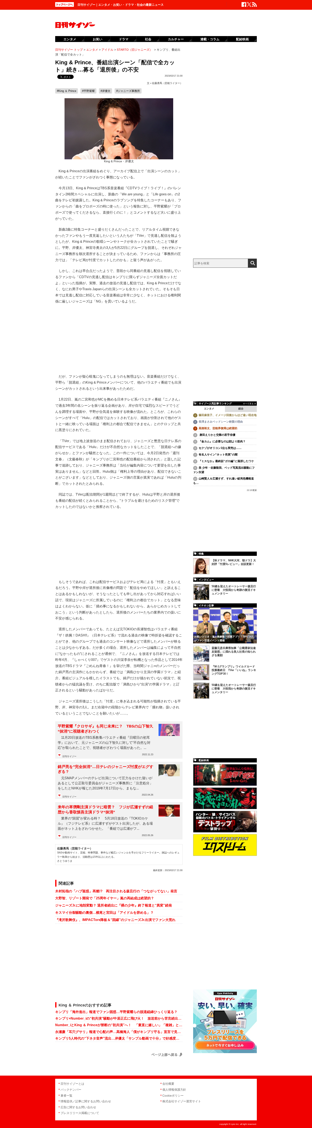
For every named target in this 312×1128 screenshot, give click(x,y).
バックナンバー (70, 1089)
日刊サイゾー (69, 756)
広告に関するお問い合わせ (78, 1107)
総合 (240, 408)
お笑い (97, 39)
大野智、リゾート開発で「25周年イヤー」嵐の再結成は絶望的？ (104, 898)
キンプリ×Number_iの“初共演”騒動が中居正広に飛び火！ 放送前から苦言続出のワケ (119, 1018)
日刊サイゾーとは (72, 1083)
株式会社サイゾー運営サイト (181, 1101)
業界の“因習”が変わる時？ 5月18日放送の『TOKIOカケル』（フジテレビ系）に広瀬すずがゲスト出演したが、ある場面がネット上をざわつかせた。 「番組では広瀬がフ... (105, 823)
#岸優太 (105, 90)
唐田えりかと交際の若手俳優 (217, 434)
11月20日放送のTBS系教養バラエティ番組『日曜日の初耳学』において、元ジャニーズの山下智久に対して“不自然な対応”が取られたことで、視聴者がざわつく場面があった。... (104, 743)
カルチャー (176, 39)
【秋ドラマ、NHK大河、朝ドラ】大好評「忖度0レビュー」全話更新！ (234, 562)
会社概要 (168, 1083)
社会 (148, 39)
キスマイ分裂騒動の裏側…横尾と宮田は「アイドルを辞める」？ (104, 912)
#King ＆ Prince (66, 90)
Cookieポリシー (173, 1095)
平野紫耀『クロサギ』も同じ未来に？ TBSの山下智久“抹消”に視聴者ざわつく (105, 728)
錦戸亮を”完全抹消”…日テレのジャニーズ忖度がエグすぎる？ (105, 769)
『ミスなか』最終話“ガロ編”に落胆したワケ (226, 461)
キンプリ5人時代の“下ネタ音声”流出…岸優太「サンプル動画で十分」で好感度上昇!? (119, 1038)
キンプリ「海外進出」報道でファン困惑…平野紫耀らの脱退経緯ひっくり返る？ (116, 1012)
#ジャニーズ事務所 (128, 90)
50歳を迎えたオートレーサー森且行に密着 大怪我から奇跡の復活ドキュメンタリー (234, 590)
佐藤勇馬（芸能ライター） (167, 83)
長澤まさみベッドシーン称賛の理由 (221, 421)
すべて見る (248, 403)
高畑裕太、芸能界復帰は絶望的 (218, 428)
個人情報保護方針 (174, 1089)
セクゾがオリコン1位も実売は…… (220, 448)
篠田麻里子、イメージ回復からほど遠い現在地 (228, 415)
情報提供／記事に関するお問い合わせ (85, 1101)
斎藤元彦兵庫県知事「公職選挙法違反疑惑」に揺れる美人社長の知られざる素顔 (234, 651)
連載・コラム (209, 39)
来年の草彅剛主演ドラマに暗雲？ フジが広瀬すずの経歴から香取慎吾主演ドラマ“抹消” (105, 809)
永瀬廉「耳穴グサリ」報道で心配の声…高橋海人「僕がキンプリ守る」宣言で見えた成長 (119, 1032)
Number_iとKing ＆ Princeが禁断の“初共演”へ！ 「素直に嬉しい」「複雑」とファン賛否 (119, 1025)
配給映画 (242, 39)
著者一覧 (66, 1095)
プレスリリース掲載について (79, 1113)
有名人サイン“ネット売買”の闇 (218, 454)
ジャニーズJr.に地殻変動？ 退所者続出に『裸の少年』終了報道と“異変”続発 (113, 905)
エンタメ (209, 408)
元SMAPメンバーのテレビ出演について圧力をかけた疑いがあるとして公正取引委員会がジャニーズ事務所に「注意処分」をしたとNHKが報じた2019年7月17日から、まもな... (105, 783)
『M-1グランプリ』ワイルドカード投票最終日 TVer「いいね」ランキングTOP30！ (234, 670)
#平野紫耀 (88, 90)
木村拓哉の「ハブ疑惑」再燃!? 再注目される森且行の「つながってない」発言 (116, 891)
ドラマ (123, 39)
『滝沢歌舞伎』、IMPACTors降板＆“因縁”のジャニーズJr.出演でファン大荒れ (115, 920)
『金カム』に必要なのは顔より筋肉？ (222, 441)
